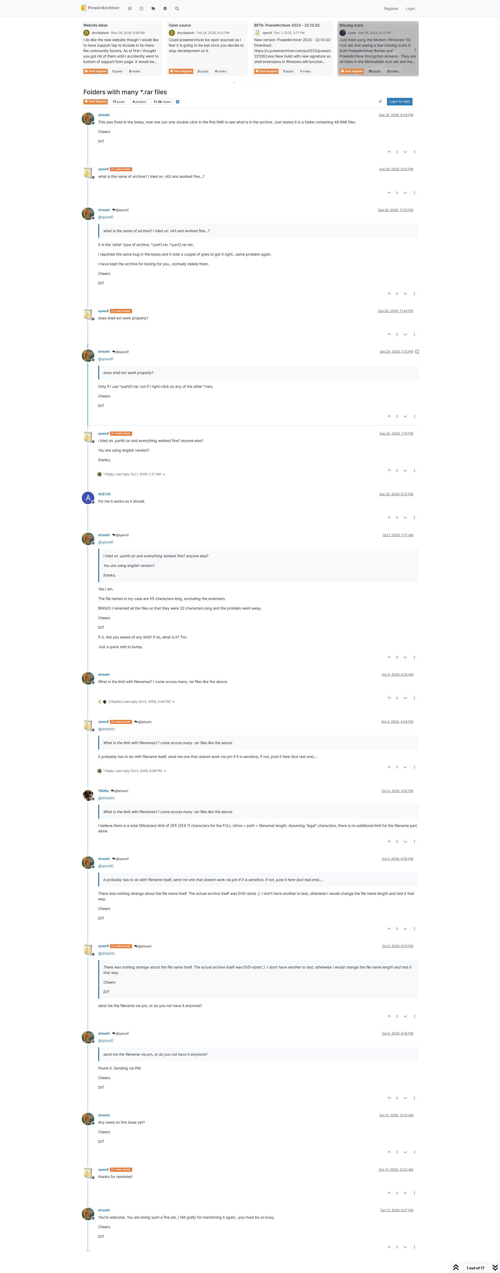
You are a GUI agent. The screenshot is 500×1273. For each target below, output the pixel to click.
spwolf (267, 33)
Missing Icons (352, 25)
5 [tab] (265, 82)
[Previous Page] (85, 50)
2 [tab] (242, 82)
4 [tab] (257, 82)
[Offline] (90, 118)
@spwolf (122, 210)
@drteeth (145, 722)
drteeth (104, 115)
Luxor (352, 33)
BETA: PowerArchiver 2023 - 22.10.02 (287, 25)
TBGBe (103, 791)
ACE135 (104, 494)
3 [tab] (250, 82)
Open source (180, 25)
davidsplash (100, 33)
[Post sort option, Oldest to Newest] (380, 101)
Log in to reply (399, 102)
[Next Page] (415, 50)
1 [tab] (234, 82)
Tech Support (97, 71)
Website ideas (95, 25)
